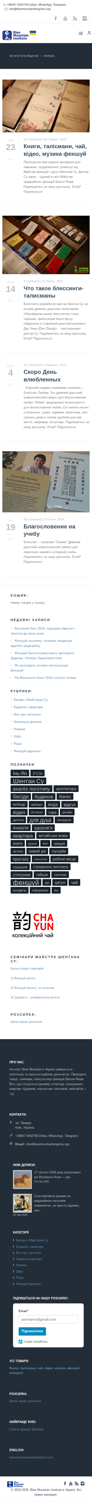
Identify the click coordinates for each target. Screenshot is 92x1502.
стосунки (21, 874)
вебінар (19, 804)
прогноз (20, 859)
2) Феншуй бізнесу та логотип (32, 988)
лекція (59, 843)
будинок (43, 796)
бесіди (21, 797)
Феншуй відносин (27, 751)
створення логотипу (50, 867)
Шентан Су (28, 781)
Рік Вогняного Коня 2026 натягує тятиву (45, 677)
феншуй (26, 882)
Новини (19, 729)
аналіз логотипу (31, 788)
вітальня (37, 812)
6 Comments (32, 281)
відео (19, 812)
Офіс (17, 736)
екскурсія (64, 820)
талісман (60, 874)
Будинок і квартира (28, 707)
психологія (40, 859)
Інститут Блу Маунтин (24, 56)
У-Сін (37, 773)
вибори (36, 804)
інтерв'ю (19, 890)
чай (74, 882)
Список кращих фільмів (26, 1429)
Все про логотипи (27, 714)
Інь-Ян (20, 773)
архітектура (66, 789)
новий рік (37, 851)
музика (18, 851)
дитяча (18, 820)
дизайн (67, 812)
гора (52, 812)
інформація (40, 890)
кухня (32, 843)
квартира (23, 835)
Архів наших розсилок (26, 1022)
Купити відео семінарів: (27, 968)
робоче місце (64, 859)
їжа (56, 890)
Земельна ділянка (28, 722)
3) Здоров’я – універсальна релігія (35, 997)
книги (17, 843)
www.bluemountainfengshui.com (31, 1457)
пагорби (59, 851)
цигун (60, 882)
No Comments (33, 139)
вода (53, 804)
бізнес (65, 796)
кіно (45, 843)
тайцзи (42, 875)
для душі (40, 820)
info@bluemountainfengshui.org (29, 9)
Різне (18, 744)
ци (47, 883)
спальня (20, 867)
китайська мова (53, 835)
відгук (69, 804)
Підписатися (32, 1331)
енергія (20, 827)
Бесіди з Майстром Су (31, 700)
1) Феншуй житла (23, 978)
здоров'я (43, 827)
